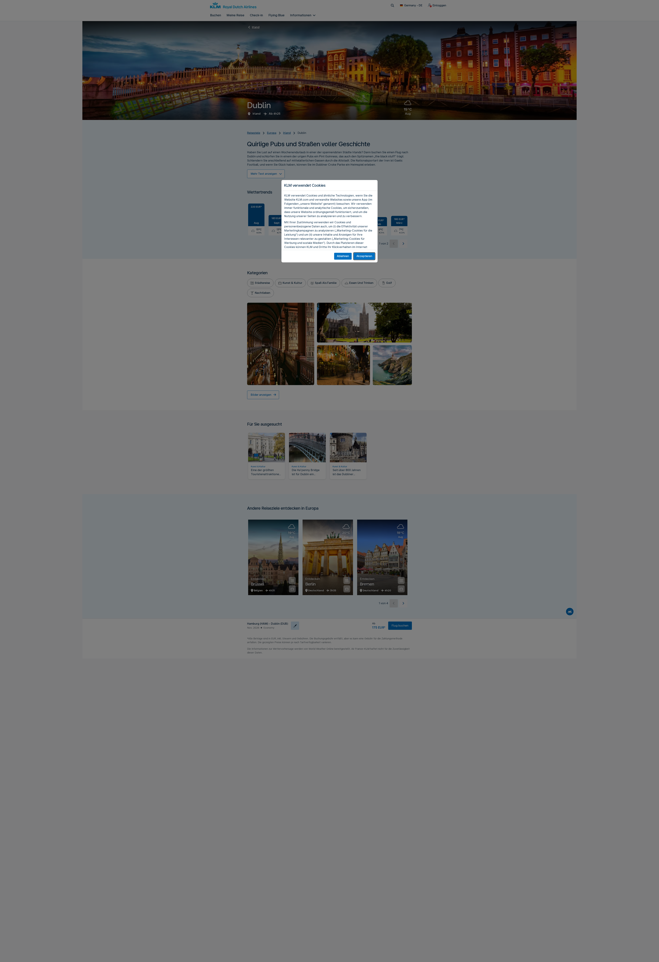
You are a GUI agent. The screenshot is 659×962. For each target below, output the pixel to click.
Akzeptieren (364, 256)
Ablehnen (343, 256)
